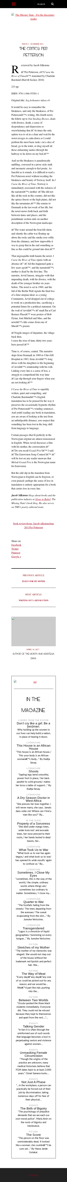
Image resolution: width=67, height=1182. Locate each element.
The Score (33, 1134)
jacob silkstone (41, 523)
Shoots (34, 771)
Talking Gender (33, 1026)
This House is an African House (34, 747)
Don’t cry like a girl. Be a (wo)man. (33, 725)
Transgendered (33, 928)
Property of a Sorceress (33, 823)
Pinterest (15, 552)
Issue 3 (30, 523)
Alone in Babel (42, 499)
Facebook (16, 544)
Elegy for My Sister (33, 578)
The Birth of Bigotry (33, 1108)
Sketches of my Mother (33, 947)
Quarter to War (33, 902)
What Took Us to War (33, 850)
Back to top (33, 1175)
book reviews (20, 523)
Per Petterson (36, 527)
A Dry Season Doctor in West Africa (33, 799)
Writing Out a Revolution (33, 597)
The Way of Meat (33, 973)
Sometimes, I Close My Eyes (33, 874)
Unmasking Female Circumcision (33, 1054)
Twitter (15, 548)
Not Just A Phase (33, 1082)
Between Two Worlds (33, 1000)
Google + (16, 556)
